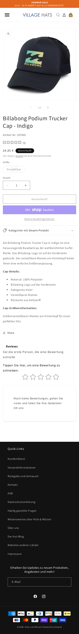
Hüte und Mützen (33, 627)
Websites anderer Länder (23, 545)
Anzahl (6, 177)
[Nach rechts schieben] (48, 107)
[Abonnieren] (67, 581)
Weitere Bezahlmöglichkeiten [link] (39, 218)
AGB (10, 493)
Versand (19, 156)
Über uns (13, 528)
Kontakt (13, 484)
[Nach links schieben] (31, 107)
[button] (7, 15)
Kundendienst (16, 458)
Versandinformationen (22, 467)
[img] (12, 143)
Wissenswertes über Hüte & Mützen (29, 519)
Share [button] (10, 332)
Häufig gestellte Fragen (22, 510)
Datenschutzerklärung (21, 502)
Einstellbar (16, 170)
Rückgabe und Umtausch (23, 476)
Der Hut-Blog (16, 536)
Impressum (15, 554)
